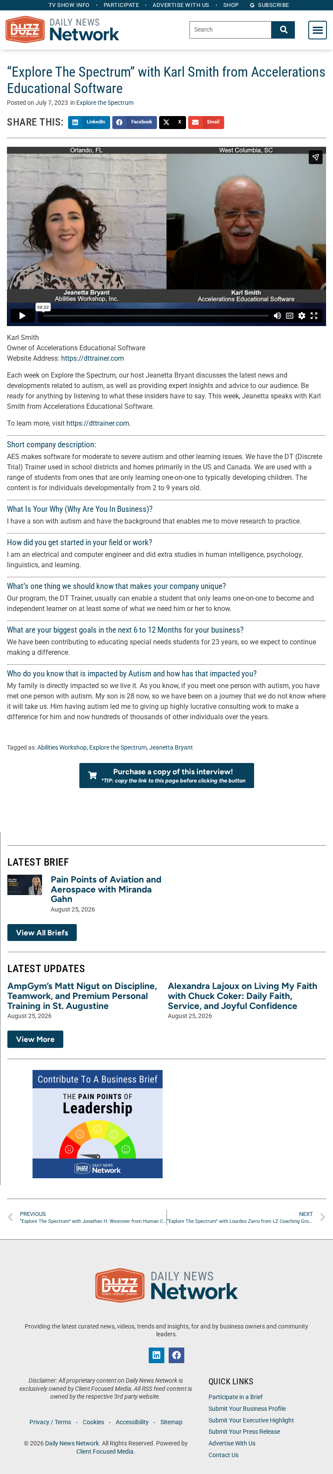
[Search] (283, 29)
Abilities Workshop (62, 747)
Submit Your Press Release (244, 1431)
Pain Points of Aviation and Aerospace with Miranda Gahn (106, 889)
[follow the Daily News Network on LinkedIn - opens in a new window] (156, 1355)
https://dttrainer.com (92, 358)
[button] (317, 30)
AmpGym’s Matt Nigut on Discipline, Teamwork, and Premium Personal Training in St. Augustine (82, 995)
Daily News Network (72, 1443)
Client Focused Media (105, 1451)
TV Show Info (69, 5)
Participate (121, 5)
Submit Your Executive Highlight (251, 1420)
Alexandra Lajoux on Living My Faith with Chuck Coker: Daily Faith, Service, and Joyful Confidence (242, 995)
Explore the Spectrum (105, 103)
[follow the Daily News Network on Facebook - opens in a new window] (176, 1355)
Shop (231, 5)
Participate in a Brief (236, 1397)
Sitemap (171, 1422)
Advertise (181, 5)
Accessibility (132, 1422)
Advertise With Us (232, 1443)
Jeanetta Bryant (171, 747)
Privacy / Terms (50, 1422)
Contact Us (223, 1455)
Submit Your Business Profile (247, 1409)
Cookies (93, 1422)
